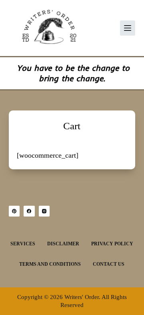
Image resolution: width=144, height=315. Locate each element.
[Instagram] (44, 211)
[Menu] (127, 28)
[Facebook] (29, 211)
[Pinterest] (14, 211)
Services (22, 244)
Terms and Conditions (50, 264)
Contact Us (108, 264)
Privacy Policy (112, 244)
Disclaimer (63, 244)
